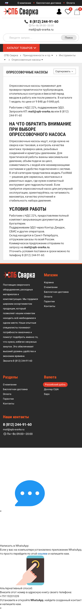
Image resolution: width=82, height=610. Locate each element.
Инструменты (67, 55)
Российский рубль (55, 384)
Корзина (49, 282)
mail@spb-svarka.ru (41, 29)
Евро (47, 394)
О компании (24, 3)
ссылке (43, 553)
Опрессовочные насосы (26, 59)
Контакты (49, 306)
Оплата (70, 3)
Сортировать (62, 71)
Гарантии (49, 301)
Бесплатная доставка (48, 3)
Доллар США (51, 389)
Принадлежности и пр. (37, 55)
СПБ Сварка (11, 55)
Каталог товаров (19, 47)
